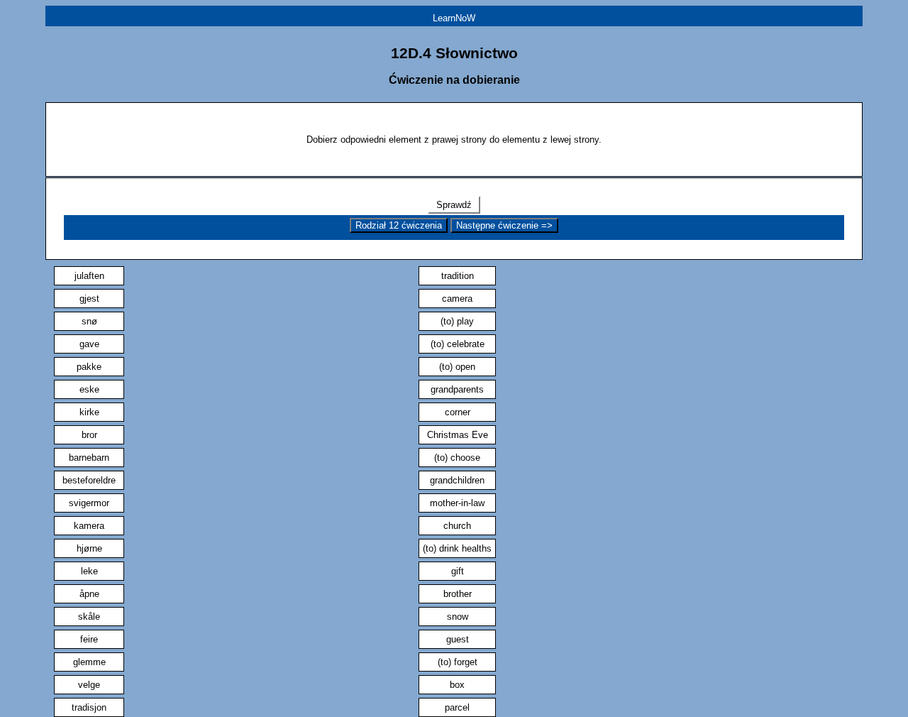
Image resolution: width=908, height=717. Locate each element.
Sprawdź (454, 204)
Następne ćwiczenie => (504, 225)
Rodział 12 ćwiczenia (398, 225)
